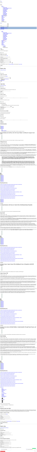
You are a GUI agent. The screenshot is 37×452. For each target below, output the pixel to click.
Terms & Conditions (9, 421)
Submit (1, 91)
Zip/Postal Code (2, 446)
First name (1, 440)
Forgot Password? (2, 80)
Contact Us (3, 20)
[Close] (0, 71)
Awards (3, 18)
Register (1, 65)
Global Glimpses (5, 10)
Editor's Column (5, 7)
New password (2, 106)
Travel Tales (4, 12)
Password (1, 418)
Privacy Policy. (18, 421)
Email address (2, 77)
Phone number (2, 61)
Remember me (3, 79)
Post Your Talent (2, 29)
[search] (8, 24)
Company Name (2, 432)
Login (7, 55)
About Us (4, 45)
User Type (1, 58)
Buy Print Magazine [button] (4, 393)
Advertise (3, 21)
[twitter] (2, 402)
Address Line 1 (2, 443)
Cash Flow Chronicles (5, 8)
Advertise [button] (3, 394)
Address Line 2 (2, 444)
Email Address (2, 60)
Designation (1, 59)
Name (1, 415)
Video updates (4, 14)
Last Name (1, 57)
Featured (3, 15)
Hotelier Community (4, 130)
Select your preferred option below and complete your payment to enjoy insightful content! (10, 447)
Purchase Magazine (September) (4, 27)
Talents (2, 16)
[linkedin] (3, 399)
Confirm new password (3, 107)
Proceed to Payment (3, 451)
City (1, 445)
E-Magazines (3, 17)
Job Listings (3, 19)
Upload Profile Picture (5, 422)
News (2, 6)
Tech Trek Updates (5, 9)
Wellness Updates (5, 11)
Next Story (2, 203)
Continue (1, 98)
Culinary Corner (5, 13)
